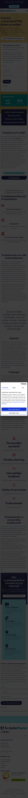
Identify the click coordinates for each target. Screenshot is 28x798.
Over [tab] (23, 387)
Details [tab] (14, 387)
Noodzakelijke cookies (14, 413)
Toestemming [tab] (5, 387)
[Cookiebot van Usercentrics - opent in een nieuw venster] (21, 384)
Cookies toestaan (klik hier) (14, 409)
